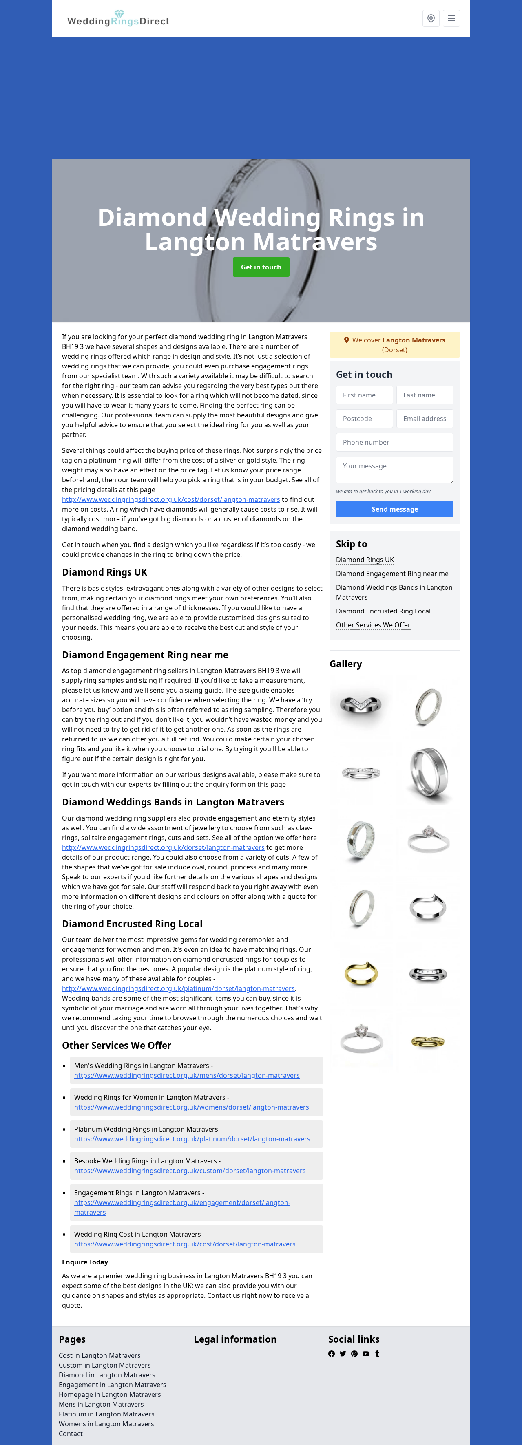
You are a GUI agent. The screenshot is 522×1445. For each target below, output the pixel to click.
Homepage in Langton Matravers (110, 1394)
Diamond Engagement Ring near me (392, 573)
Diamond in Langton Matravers (107, 1374)
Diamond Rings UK (365, 559)
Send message (395, 509)
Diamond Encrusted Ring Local (383, 611)
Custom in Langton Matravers (105, 1365)
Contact (71, 1433)
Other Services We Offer (373, 624)
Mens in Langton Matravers (101, 1404)
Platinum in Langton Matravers (107, 1414)
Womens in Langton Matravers (106, 1423)
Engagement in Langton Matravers (112, 1384)
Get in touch (261, 267)
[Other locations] (431, 18)
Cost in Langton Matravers (100, 1355)
